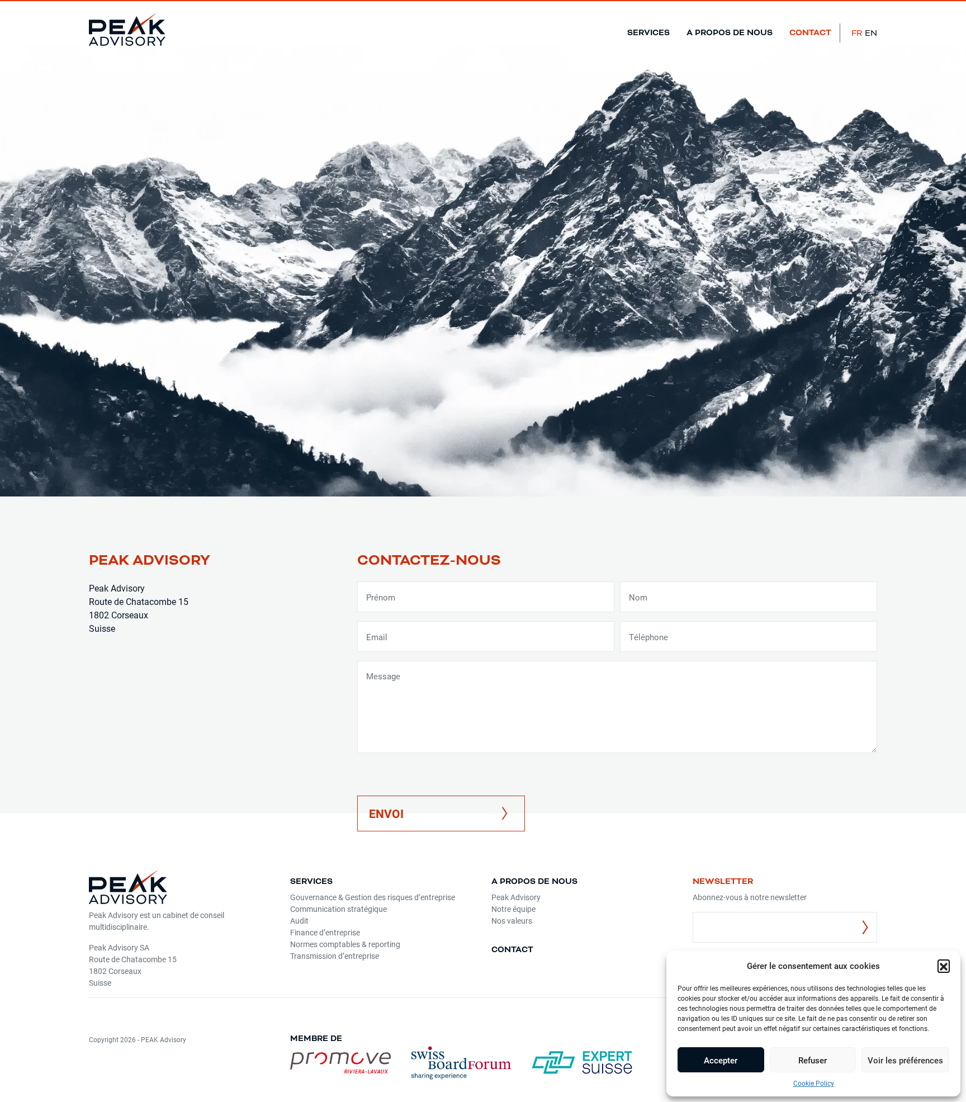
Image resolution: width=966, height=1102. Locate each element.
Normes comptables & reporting (345, 944)
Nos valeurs (511, 920)
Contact (810, 32)
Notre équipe (513, 909)
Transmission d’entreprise (334, 955)
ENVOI (386, 813)
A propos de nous (729, 32)
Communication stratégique (338, 909)
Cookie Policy (813, 1083)
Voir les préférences (905, 1060)
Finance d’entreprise (325, 932)
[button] (943, 965)
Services (648, 32)
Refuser (812, 1060)
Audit (299, 920)
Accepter (720, 1060)
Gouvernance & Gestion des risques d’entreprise (372, 897)
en (871, 33)
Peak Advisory (516, 897)
